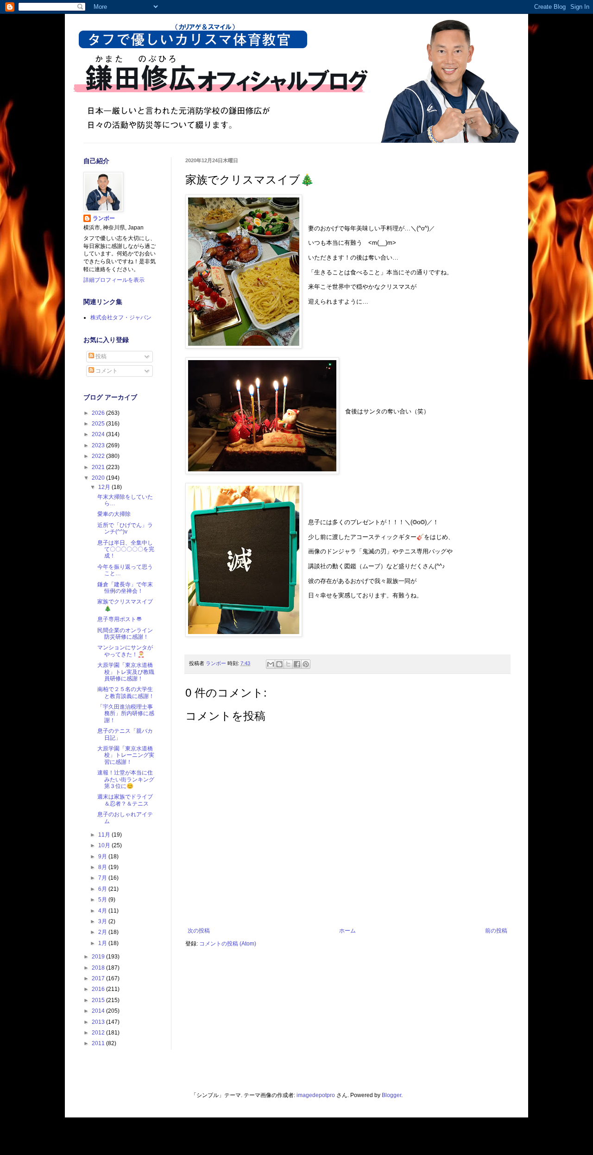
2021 (99, 467)
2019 (99, 956)
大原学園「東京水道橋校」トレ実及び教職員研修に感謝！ (125, 672)
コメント (106, 371)
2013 (99, 1022)
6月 (103, 889)
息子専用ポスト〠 (119, 619)
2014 (99, 1011)
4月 (103, 911)
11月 (105, 834)
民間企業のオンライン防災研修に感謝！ (125, 633)
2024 (99, 434)
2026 (99, 413)
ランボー (104, 218)
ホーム (347, 930)
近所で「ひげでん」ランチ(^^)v (125, 528)
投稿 (100, 356)
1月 (103, 943)
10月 (105, 845)
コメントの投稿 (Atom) (227, 943)
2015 (99, 1000)
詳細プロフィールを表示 (114, 280)
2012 (99, 1032)
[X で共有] (288, 664)
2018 (99, 968)
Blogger (391, 1095)
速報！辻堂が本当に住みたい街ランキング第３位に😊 (125, 779)
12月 (105, 487)
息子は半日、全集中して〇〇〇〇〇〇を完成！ (125, 549)
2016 (99, 989)
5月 (103, 899)
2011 (99, 1043)
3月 (103, 921)
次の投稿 (199, 930)
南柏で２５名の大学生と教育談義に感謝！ (125, 692)
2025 (99, 423)
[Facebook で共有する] (297, 664)
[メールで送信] (270, 664)
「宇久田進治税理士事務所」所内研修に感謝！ (125, 713)
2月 (103, 932)
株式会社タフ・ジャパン (120, 317)
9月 (103, 856)
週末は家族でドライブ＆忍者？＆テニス (125, 799)
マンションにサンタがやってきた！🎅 (125, 650)
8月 (103, 867)
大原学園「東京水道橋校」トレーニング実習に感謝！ (125, 755)
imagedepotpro (315, 1095)
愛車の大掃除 (114, 514)
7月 (103, 878)
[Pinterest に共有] (305, 664)
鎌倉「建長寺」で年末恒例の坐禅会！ (125, 587)
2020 (99, 478)
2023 (99, 445)
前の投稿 (496, 930)
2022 (99, 456)
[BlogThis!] (279, 664)
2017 (99, 978)
